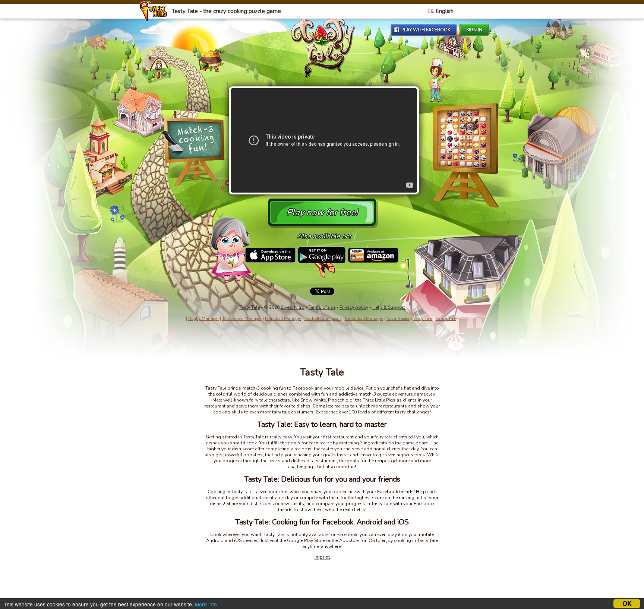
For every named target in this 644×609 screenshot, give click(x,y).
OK (627, 603)
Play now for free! (322, 212)
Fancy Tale (446, 318)
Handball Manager (283, 318)
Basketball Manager (364, 318)
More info (206, 604)
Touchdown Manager (242, 318)
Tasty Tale (249, 307)
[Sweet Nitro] (155, 19)
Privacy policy (354, 307)
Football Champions (322, 318)
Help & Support (388, 307)
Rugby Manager (203, 318)
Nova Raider (398, 318)
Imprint (322, 557)
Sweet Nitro (292, 307)
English (444, 11)
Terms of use (322, 307)
